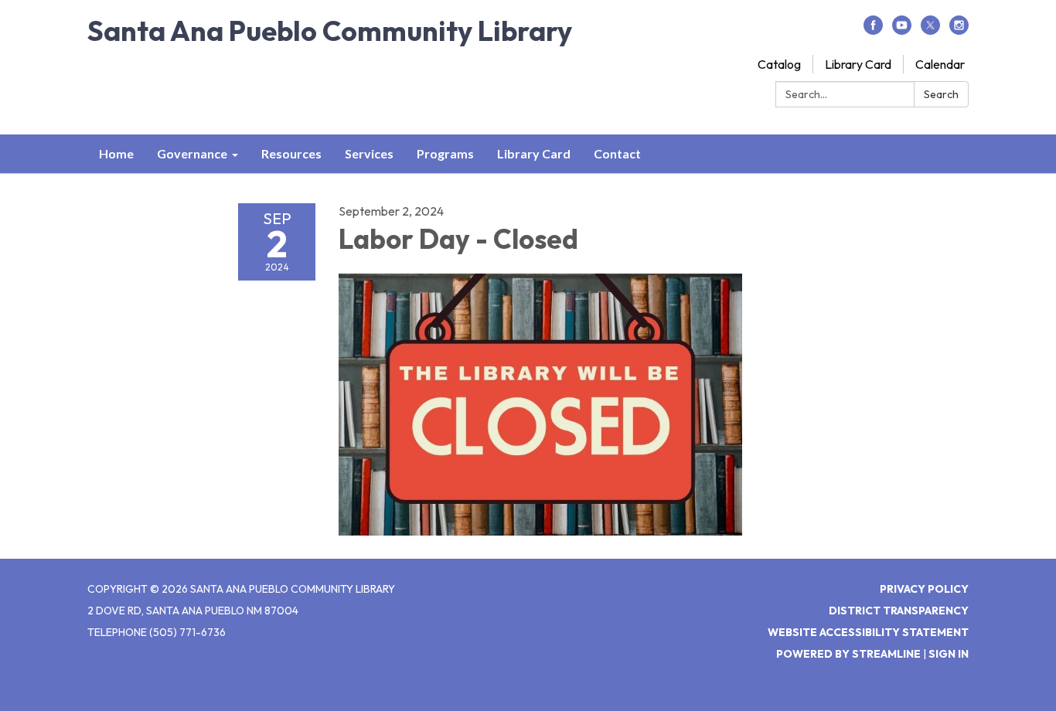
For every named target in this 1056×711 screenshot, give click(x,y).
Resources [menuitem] (291, 153)
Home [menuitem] (116, 153)
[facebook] (873, 30)
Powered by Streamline (848, 654)
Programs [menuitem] (445, 153)
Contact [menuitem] (617, 153)
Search (941, 94)
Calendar (940, 64)
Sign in (948, 654)
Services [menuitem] (369, 153)
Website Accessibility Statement (868, 632)
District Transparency (899, 610)
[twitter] (930, 30)
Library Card (858, 64)
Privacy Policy (924, 589)
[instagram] (959, 30)
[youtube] (901, 30)
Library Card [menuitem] (534, 153)
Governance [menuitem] (192, 153)
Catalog (779, 64)
